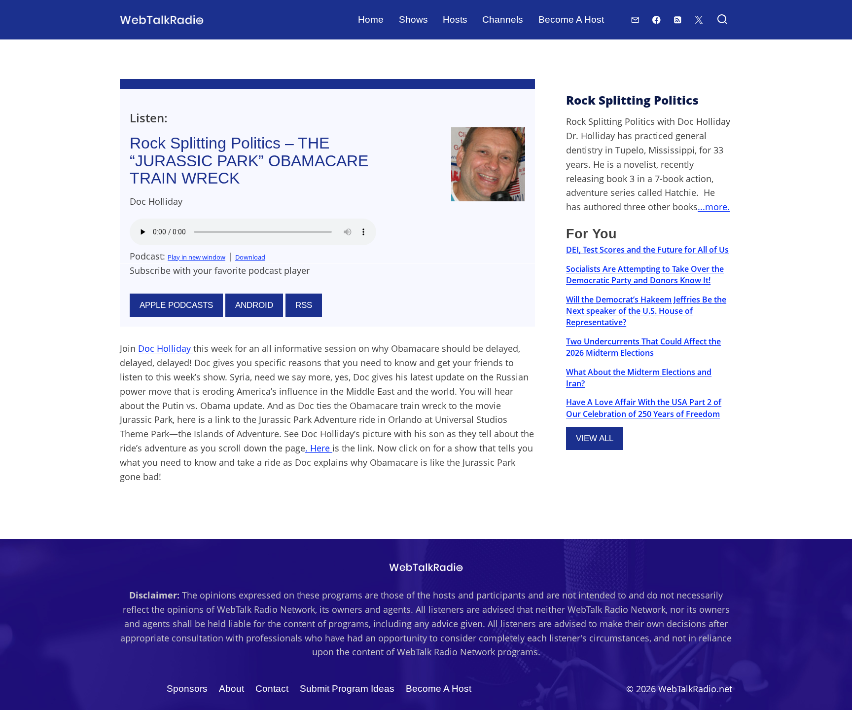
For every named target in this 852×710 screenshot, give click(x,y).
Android (254, 305)
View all (594, 438)
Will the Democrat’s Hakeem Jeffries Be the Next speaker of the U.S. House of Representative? (646, 311)
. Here (318, 448)
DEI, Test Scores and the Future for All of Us (647, 249)
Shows (413, 19)
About (231, 688)
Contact (271, 688)
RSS (303, 305)
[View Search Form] (722, 20)
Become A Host (571, 19)
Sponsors (187, 688)
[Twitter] (699, 19)
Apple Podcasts (176, 305)
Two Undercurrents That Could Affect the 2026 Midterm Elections (643, 347)
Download (250, 257)
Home (371, 19)
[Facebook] (656, 19)
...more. (714, 207)
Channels (502, 19)
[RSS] (678, 19)
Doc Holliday (165, 348)
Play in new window (196, 257)
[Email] (635, 19)
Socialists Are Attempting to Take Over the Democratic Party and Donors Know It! (645, 274)
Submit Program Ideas (347, 688)
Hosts (455, 19)
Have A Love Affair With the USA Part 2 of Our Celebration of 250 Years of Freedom (643, 408)
